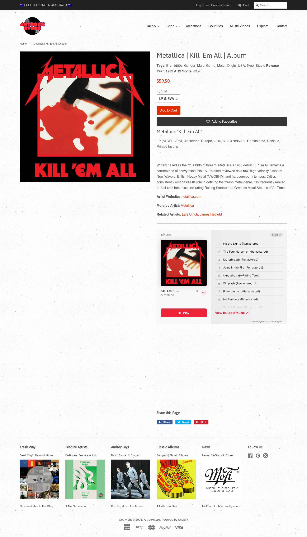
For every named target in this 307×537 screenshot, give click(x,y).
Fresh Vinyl (28, 447)
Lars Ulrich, (191, 214)
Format (162, 91)
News (206, 447)
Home (23, 43)
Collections (193, 25)
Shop (170, 25)
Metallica (187, 205)
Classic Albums (168, 447)
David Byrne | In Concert (126, 455)
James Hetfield (211, 214)
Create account (221, 5)
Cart (246, 5)
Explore (263, 25)
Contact (281, 25)
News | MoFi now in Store (217, 455)
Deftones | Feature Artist (80, 455)
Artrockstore (152, 519)
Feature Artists (76, 447)
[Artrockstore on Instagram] (265, 456)
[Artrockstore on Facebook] (250, 456)
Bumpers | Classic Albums (172, 455)
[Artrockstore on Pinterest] (258, 456)
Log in (200, 5)
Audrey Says (120, 447)
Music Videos (240, 25)
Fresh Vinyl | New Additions (36, 455)
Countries (215, 25)
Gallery (151, 25)
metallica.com (191, 196)
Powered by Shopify (175, 519)
